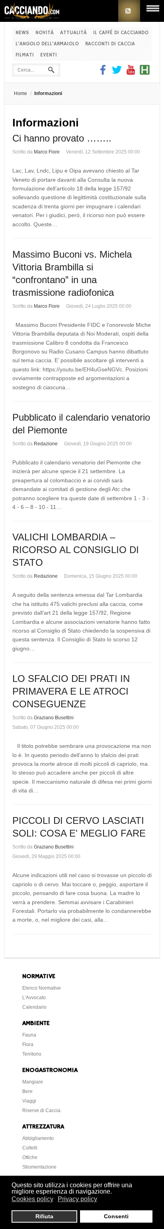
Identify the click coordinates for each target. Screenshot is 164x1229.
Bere (27, 1091)
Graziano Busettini (54, 717)
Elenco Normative (41, 988)
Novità (44, 32)
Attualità (73, 32)
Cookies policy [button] (32, 1199)
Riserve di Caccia (41, 1110)
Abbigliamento (38, 1138)
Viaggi (29, 1101)
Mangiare (32, 1082)
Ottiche (29, 1157)
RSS (129, 11)
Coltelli (29, 1148)
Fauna (29, 1035)
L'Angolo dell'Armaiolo (47, 44)
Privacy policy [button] (77, 1199)
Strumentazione (39, 1167)
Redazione (46, 444)
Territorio (31, 1054)
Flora (27, 1044)
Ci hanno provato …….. (61, 138)
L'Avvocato (34, 997)
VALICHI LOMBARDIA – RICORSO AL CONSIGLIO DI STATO (75, 550)
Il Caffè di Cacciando (120, 32)
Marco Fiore (47, 152)
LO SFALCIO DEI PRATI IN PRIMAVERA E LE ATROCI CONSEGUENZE (71, 691)
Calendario (34, 1007)
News (22, 32)
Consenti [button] (116, 1216)
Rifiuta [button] (44, 1216)
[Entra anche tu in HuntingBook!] (145, 73)
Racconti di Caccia (110, 44)
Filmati (25, 55)
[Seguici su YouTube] (131, 73)
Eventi (48, 55)
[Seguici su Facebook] (104, 73)
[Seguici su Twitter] (117, 73)
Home (20, 93)
